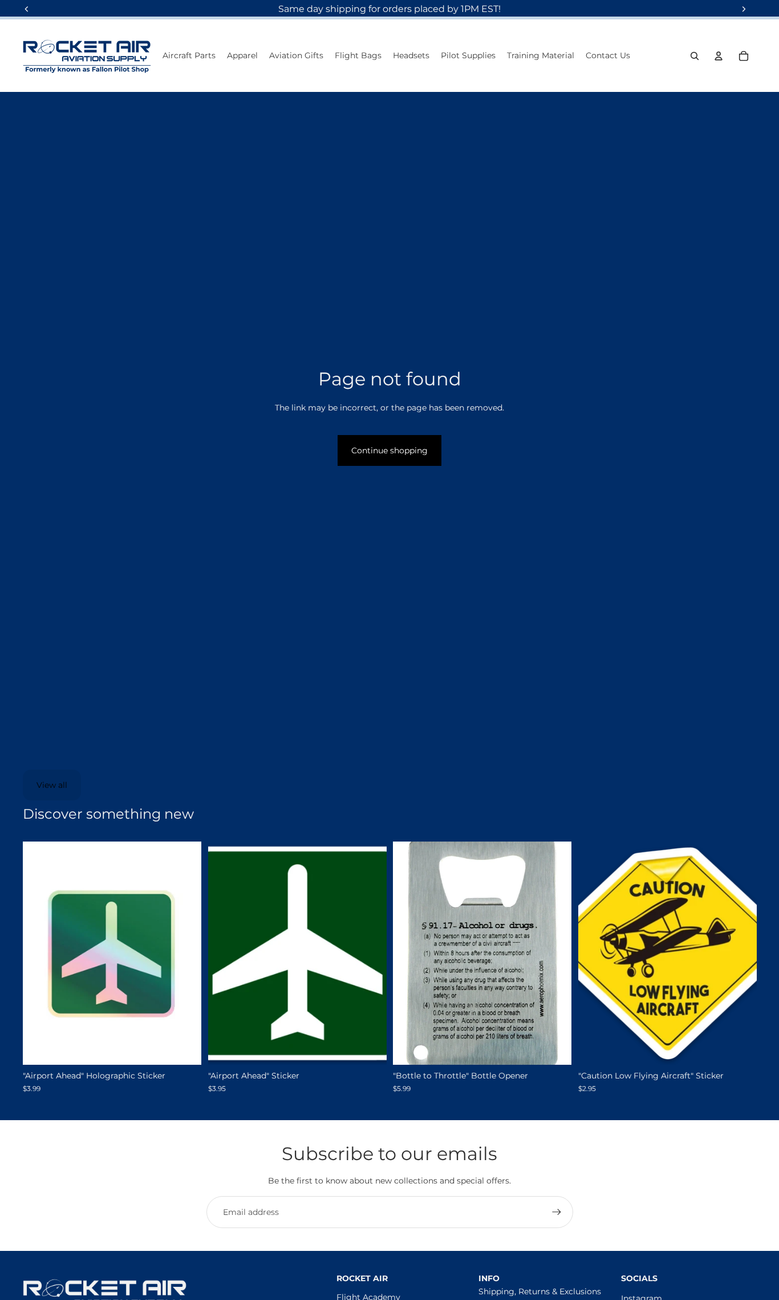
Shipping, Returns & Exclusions (539, 1291)
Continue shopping (389, 450)
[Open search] (694, 56)
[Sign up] (556, 1212)
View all (51, 785)
